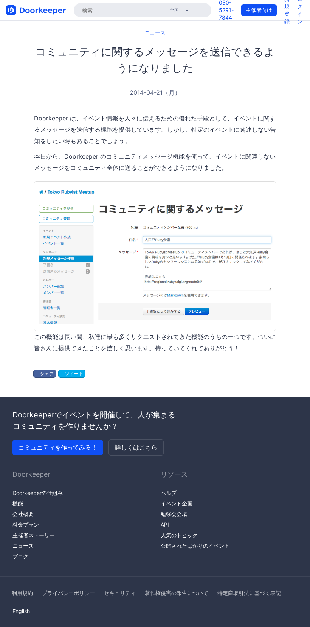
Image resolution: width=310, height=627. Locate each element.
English (21, 611)
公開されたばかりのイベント (195, 545)
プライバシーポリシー (68, 593)
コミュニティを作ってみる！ (58, 447)
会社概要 (23, 514)
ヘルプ (169, 493)
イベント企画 (176, 503)
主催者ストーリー (33, 535)
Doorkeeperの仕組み (37, 493)
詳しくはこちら (136, 447)
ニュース (155, 32)
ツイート (73, 373)
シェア (46, 373)
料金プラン (25, 524)
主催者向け (259, 10)
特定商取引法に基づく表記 (249, 593)
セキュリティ (120, 593)
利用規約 (22, 593)
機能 (17, 503)
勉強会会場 (174, 514)
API (165, 524)
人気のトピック (179, 535)
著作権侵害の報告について (176, 593)
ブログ (20, 556)
